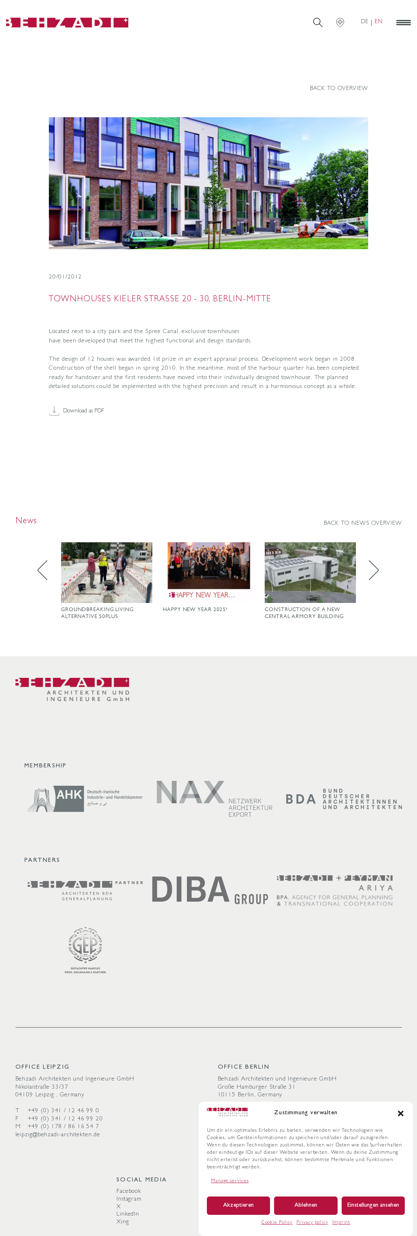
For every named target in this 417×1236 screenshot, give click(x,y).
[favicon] (67, 22)
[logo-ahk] (85, 799)
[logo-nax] (214, 799)
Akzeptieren (238, 1206)
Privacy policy (312, 1223)
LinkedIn (127, 1215)
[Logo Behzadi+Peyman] (335, 890)
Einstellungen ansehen (373, 1206)
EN (379, 22)
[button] (401, 1113)
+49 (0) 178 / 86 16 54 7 (64, 1127)
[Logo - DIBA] (210, 890)
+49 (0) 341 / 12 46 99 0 (64, 1111)
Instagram (129, 1200)
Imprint (341, 1223)
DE (365, 22)
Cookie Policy (277, 1223)
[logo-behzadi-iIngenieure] (72, 689)
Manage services (230, 1181)
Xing (122, 1222)
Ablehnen (305, 1206)
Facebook (128, 1192)
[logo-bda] (344, 799)
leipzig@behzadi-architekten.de (57, 1135)
